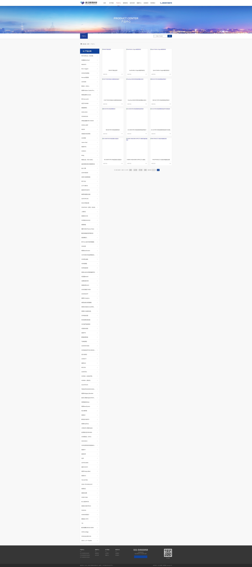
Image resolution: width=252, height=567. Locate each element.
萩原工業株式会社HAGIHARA (88, 397)
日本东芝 (83, 246)
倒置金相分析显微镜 (86, 302)
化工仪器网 (160, 565)
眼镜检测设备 (84, 337)
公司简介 (107, 553)
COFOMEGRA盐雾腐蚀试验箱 (88, 255)
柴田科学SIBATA (85, 190)
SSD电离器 (84, 263)
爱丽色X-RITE (84, 519)
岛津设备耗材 (84, 268)
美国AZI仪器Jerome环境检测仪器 (88, 307)
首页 (104, 3)
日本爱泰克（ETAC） (86, 436)
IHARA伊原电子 (85, 514)
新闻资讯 (125, 3)
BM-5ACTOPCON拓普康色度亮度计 (161, 100)
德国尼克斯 (84, 493)
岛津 (82, 458)
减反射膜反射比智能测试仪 (88, 164)
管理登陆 (164, 565)
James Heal (84, 142)
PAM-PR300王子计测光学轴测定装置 (161, 159)
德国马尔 (83, 363)
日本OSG (83, 510)
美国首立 (83, 488)
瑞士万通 (83, 168)
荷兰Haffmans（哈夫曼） (87, 55)
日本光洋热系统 (85, 73)
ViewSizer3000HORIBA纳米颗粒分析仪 (137, 100)
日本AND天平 (84, 294)
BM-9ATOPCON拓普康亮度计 (113, 129)
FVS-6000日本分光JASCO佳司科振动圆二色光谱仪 (85, 555)
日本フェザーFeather (86, 540)
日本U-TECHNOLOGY (86, 484)
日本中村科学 (84, 172)
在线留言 (146, 3)
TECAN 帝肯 (84, 480)
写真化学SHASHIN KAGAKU (88, 389)
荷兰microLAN (85, 99)
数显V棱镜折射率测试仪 (87, 233)
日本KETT (83, 358)
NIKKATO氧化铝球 (113, 70)
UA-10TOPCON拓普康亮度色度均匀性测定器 (161, 129)
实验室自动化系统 (85, 133)
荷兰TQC (83, 181)
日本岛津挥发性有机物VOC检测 (88, 445)
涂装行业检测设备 (85, 177)
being (82, 155)
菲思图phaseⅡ (84, 276)
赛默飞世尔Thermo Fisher (87, 229)
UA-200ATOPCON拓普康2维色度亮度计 (137, 129)
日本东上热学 (84, 125)
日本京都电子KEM (85, 289)
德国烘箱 (83, 224)
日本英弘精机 (84, 259)
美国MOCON (84, 216)
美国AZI (83, 415)
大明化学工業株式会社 (87, 428)
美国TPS (83, 332)
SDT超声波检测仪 (85, 324)
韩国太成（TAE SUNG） (87, 159)
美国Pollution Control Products (88, 90)
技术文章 (132, 3)
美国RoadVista (85, 423)
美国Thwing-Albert (85, 471)
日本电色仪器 (84, 315)
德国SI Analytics (85, 298)
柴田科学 (83, 454)
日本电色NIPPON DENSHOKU (88, 350)
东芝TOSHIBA (84, 103)
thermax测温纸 (85, 77)
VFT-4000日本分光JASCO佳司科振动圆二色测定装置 (85, 557)
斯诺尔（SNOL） (85, 86)
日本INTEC (84, 371)
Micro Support (84, 68)
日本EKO (83, 151)
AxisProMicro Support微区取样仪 (137, 70)
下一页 (140, 170)
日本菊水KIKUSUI (85, 220)
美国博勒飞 (84, 237)
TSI (82, 523)
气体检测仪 (84, 341)
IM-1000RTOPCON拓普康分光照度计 (113, 159)
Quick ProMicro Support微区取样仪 (161, 70)
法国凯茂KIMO (85, 281)
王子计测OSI (84, 185)
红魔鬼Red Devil (85, 60)
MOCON (83, 367)
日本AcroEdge (84, 532)
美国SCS (83, 475)
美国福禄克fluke (85, 402)
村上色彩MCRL (85, 501)
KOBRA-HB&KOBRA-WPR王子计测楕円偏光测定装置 (137, 159)
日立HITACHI (84, 384)
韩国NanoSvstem (85, 250)
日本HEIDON (84, 116)
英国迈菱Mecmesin (86, 94)
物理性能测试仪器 (85, 194)
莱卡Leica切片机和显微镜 (87, 242)
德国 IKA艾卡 (84, 467)
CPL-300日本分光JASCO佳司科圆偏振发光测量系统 (85, 553)
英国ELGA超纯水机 (86, 311)
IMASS (83, 129)
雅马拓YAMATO (85, 419)
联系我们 (153, 3)
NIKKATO (83, 64)
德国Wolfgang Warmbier (87, 393)
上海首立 (83, 211)
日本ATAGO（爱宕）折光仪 (88, 207)
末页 (145, 170)
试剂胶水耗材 (84, 328)
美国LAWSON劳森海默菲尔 (88, 272)
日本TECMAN (84, 462)
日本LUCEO (84, 112)
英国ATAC (83, 146)
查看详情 (105, 74)
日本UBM (83, 81)
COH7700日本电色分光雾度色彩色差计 (113, 100)
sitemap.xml (169, 565)
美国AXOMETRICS (86, 506)
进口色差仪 (84, 354)
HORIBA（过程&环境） (87, 376)
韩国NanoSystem (85, 406)
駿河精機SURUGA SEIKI (87, 527)
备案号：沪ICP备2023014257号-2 (106, 565)
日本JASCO (84, 441)
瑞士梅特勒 (84, 410)
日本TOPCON (84, 198)
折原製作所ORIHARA (86, 432)
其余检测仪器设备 (85, 319)
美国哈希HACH (85, 285)
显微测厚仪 (84, 107)
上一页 (135, 170)
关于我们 (111, 3)
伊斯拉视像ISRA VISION (87, 120)
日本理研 (83, 138)
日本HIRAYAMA (85, 345)
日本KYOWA (84, 497)
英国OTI (83, 449)
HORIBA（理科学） (86, 380)
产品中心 (118, 3)
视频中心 (139, 3)
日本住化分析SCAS (86, 536)
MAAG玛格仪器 (85, 203)
